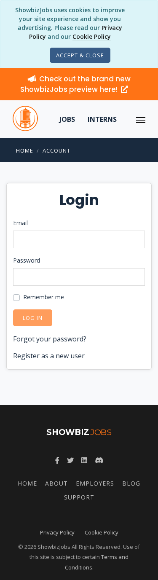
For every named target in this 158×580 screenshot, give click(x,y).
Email (20, 223)
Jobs (67, 119)
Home (24, 150)
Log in (33, 318)
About (56, 483)
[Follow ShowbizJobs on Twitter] (70, 460)
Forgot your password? (49, 339)
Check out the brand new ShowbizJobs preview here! (75, 84)
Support (79, 497)
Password (26, 260)
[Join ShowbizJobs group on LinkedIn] (84, 460)
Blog (131, 483)
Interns (102, 119)
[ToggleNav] (140, 119)
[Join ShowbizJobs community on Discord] (99, 460)
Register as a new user (49, 355)
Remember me (43, 297)
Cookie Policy (91, 36)
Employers (95, 483)
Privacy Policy (57, 532)
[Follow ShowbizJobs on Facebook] (57, 460)
